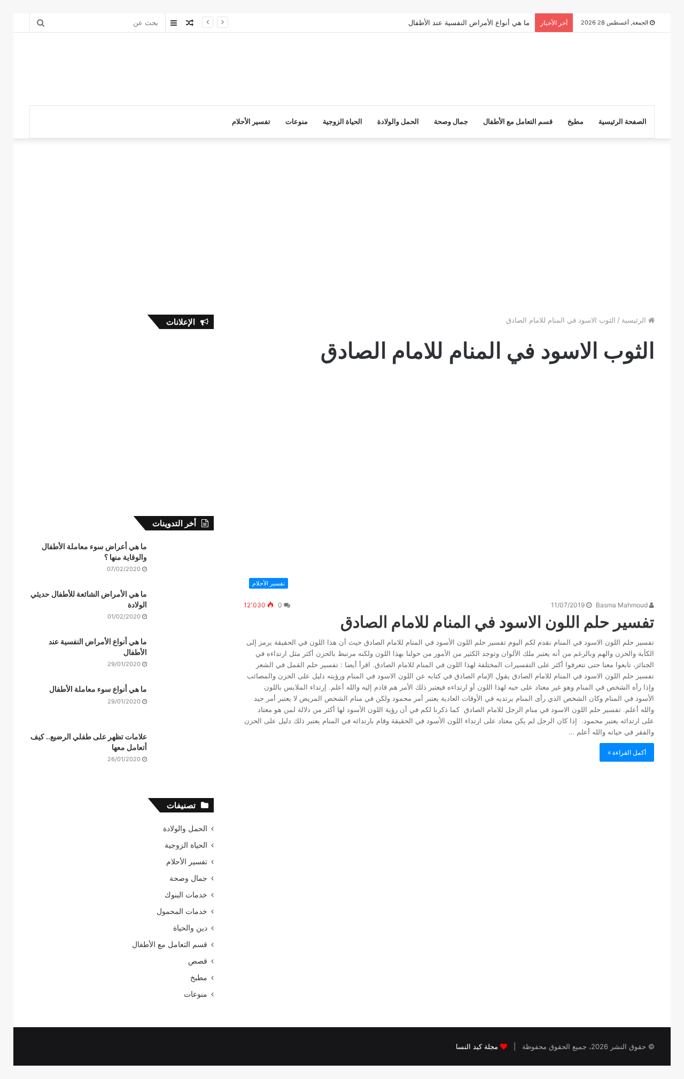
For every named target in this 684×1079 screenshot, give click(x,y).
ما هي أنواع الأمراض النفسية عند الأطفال (469, 22)
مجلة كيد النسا (477, 1046)
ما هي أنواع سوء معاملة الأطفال (98, 688)
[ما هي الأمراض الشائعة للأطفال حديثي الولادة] (184, 609)
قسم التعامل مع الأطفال (518, 122)
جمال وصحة (451, 122)
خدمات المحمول (182, 911)
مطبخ (576, 122)
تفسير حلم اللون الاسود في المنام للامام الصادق (497, 621)
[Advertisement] (235, 67)
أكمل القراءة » (627, 752)
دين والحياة (190, 928)
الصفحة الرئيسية (622, 122)
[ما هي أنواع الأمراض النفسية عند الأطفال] (184, 656)
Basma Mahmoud (622, 605)
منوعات (296, 122)
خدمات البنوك (186, 894)
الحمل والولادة (398, 122)
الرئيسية (634, 320)
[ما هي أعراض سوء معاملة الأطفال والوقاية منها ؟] (184, 561)
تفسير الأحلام (251, 122)
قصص (197, 961)
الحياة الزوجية (342, 122)
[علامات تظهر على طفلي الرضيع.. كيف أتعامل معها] (184, 751)
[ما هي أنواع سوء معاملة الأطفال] (184, 704)
